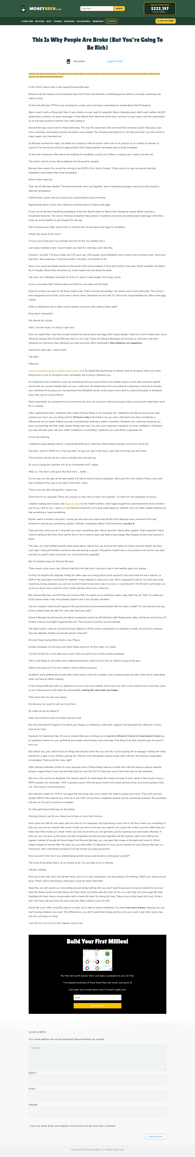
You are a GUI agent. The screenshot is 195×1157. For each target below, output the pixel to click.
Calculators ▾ (84, 21)
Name (33, 1072)
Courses (57, 21)
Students (111, 21)
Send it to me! (97, 1005)
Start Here (26, 21)
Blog (49, 21)
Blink (63, 508)
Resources (69, 21)
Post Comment (155, 1136)
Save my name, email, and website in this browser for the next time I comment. (73, 1125)
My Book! (39, 21)
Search (119, 9)
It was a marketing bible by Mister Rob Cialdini (54, 370)
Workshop (98, 21)
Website (33, 1104)
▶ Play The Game (166, 21)
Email (32, 1088)
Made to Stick (72, 503)
